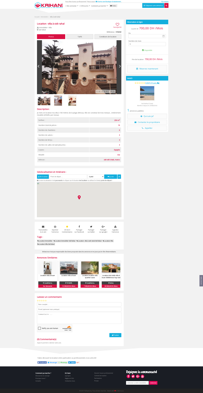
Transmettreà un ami (43, 231)
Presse (96, 381)
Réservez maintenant (148, 68)
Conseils (38, 381)
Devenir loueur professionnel (103, 373)
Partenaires (98, 378)
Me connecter (71, 6)
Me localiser (43, 177)
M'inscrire (84, 6)
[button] (79, 197)
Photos (51, 37)
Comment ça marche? (98, 6)
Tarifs (80, 37)
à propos (67, 376)
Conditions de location (107, 37)
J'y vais (111, 177)
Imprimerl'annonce (55, 231)
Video (114, 6)
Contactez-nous (70, 381)
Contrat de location (100, 375)
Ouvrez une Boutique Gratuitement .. (109, 2)
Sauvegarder (117, 27)
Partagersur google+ (103, 231)
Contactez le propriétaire (148, 122)
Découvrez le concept (42, 376)
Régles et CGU (69, 378)
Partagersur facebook (79, 231)
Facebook (43, 362)
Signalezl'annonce (115, 231)
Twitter (73, 362)
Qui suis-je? (148, 116)
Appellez (147, 128)
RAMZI (129, 78)
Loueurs (165, 2)
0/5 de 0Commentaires (67, 231)
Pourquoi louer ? (40, 378)
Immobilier (44, 17)
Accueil (37, 17)
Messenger (53, 362)
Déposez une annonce (154, 5)
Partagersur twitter (91, 231)
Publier (116, 335)
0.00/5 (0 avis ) (152, 83)
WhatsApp (63, 362)
